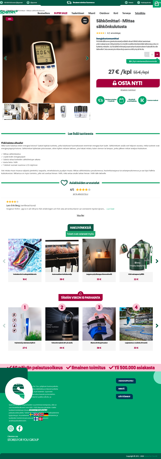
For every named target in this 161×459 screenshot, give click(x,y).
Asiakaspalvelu (146, 2)
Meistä (131, 2)
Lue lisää (110, 208)
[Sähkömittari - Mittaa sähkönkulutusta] (46, 59)
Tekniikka (10, 10)
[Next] (87, 59)
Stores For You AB (150, 456)
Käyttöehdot (124, 396)
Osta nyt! (130, 83)
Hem (3, 10)
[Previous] (5, 59)
